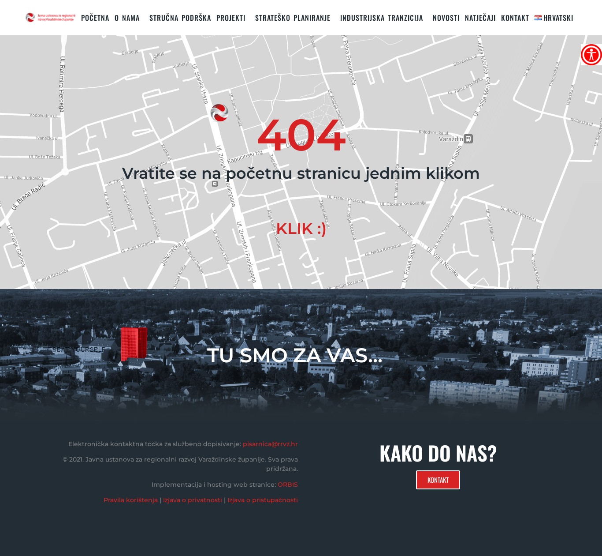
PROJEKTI (230, 17)
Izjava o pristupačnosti (262, 500)
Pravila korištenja (131, 500)
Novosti (446, 17)
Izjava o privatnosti (192, 500)
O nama (127, 17)
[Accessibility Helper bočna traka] (591, 54)
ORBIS (288, 484)
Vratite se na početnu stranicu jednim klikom (301, 173)
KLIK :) (301, 228)
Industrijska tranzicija (381, 17)
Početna (95, 17)
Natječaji (480, 17)
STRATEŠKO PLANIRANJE (293, 17)
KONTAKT (515, 17)
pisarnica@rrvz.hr (270, 444)
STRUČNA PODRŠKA (180, 17)
